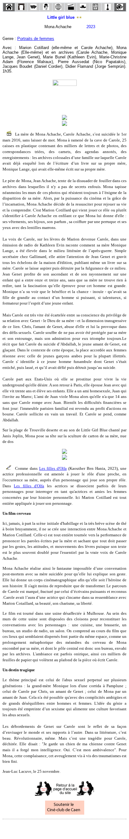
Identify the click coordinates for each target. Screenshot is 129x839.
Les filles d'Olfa (53, 468)
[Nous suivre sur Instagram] (76, 827)
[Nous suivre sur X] (64, 827)
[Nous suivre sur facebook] (52, 827)
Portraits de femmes (35, 38)
